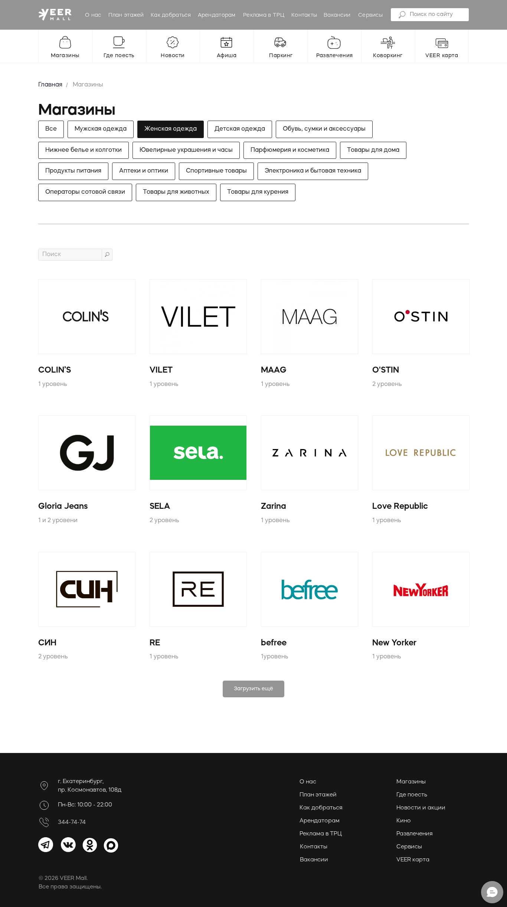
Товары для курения (257, 192)
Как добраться (171, 15)
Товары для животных (176, 192)
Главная (50, 85)
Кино (403, 821)
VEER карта (412, 860)
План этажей (126, 15)
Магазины (88, 85)
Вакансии (337, 15)
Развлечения (414, 834)
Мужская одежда (101, 129)
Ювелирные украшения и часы (186, 150)
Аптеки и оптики (143, 171)
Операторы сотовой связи (85, 192)
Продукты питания (73, 171)
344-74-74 (72, 822)
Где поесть (411, 795)
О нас (93, 15)
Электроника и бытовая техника (313, 171)
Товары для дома (373, 150)
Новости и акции (420, 808)
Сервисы (370, 15)
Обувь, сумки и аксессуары (324, 129)
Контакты (304, 15)
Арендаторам (217, 15)
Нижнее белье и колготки (83, 150)
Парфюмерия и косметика (290, 150)
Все (51, 129)
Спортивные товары (216, 171)
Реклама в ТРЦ (263, 15)
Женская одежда (170, 129)
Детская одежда (240, 129)
